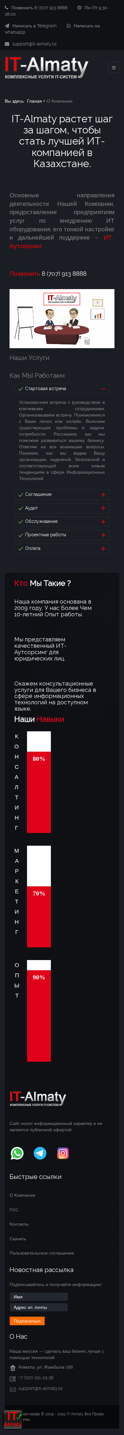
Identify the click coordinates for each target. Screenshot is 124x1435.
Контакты (19, 1224)
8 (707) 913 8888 (48, 273)
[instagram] (63, 1152)
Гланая (34, 101)
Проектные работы (45, 534)
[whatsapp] (17, 1152)
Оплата (32, 548)
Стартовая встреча (45, 388)
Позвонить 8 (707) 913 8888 (39, 7)
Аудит (31, 508)
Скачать (18, 1238)
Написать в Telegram (34, 25)
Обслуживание (41, 521)
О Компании (22, 1195)
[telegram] (40, 1152)
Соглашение (38, 494)
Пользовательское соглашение (42, 1253)
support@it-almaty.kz (34, 43)
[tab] (62, 389)
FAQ (14, 1209)
